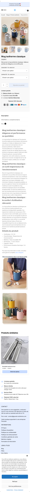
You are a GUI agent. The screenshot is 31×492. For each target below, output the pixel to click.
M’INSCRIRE (20, 248)
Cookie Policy (10, 490)
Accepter (15, 476)
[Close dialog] (29, 237)
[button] (27, 456)
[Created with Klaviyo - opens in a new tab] (15, 254)
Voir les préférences (15, 486)
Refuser (14, 481)
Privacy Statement (18, 490)
